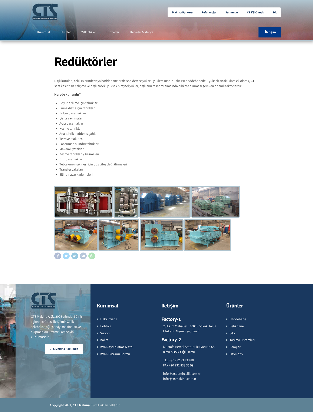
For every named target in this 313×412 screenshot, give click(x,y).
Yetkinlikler (88, 32)
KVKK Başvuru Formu (115, 354)
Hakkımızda (108, 319)
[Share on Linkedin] (74, 256)
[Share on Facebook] (57, 256)
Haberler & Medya (141, 32)
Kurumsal (43, 32)
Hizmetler (112, 32)
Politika (105, 326)
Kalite (104, 340)
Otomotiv (236, 354)
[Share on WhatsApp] (91, 256)
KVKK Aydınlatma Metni (116, 347)
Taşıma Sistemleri (242, 340)
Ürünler (66, 32)
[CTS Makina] (44, 300)
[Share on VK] (83, 256)
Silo (232, 333)
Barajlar (235, 347)
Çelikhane (237, 326)
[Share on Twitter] (66, 256)
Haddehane (238, 319)
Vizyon (105, 333)
